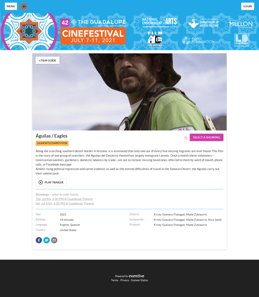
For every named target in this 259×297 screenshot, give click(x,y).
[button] (39, 240)
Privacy (124, 280)
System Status (139, 280)
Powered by (121, 276)
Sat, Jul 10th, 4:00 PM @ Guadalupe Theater (65, 203)
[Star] (186, 137)
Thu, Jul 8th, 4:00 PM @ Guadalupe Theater (64, 199)
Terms (114, 280)
